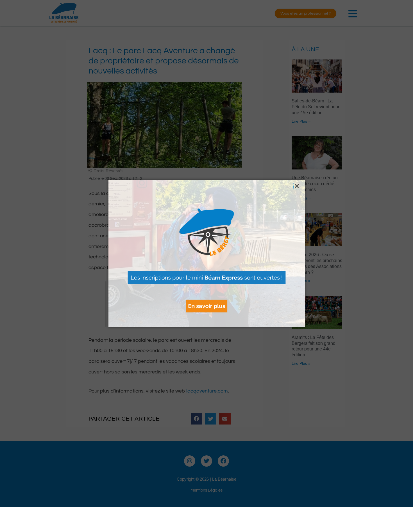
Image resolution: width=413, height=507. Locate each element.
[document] (206, 253)
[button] (296, 186)
